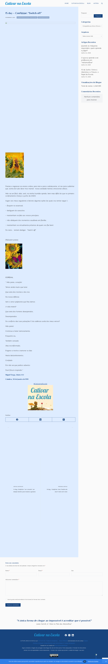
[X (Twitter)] (63, 419)
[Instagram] (69, 635)
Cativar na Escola (77, 3)
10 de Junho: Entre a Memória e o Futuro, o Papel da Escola (90, 72)
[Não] (106, 661)
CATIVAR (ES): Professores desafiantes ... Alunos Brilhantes (53, 641)
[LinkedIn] (40, 419)
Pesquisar (84, 13)
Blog (88, 3)
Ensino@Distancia (43, 17)
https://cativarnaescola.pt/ (61, 645)
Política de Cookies (93, 661)
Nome (7, 570)
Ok (84, 661)
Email (40, 570)
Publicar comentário (13, 605)
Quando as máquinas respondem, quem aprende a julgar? (91, 48)
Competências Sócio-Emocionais (27, 17)
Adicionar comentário (12, 579)
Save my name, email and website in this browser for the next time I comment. (26, 599)
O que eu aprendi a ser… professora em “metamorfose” (90, 60)
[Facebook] (17, 419)
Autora (96, 3)
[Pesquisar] (102, 3)
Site (72, 570)
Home (67, 3)
